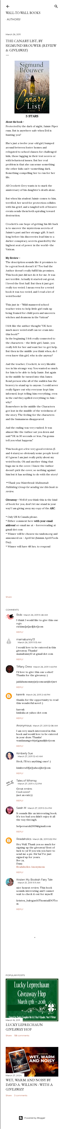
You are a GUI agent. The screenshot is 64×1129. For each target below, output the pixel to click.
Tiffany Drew (24, 666)
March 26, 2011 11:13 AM (29, 642)
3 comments (20, 1095)
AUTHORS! (13, 19)
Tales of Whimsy (26, 780)
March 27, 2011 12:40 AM (30, 756)
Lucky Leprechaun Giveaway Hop (24, 1027)
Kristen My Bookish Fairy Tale (34, 879)
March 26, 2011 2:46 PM (38, 694)
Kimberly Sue (24, 753)
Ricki (19, 614)
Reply (19, 632)
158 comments (21, 1035)
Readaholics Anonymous (30, 866)
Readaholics (23, 839)
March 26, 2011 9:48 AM (36, 615)
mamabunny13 (25, 639)
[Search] (56, 5)
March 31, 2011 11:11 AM (29, 882)
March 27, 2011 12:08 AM (45, 725)
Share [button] (9, 597)
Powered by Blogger (34, 1118)
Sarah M (21, 808)
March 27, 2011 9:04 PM (40, 808)
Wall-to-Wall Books (23, 13)
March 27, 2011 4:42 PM (30, 783)
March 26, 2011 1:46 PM (45, 666)
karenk (20, 694)
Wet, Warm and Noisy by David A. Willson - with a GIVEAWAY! (29, 1085)
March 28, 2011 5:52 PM (44, 839)
